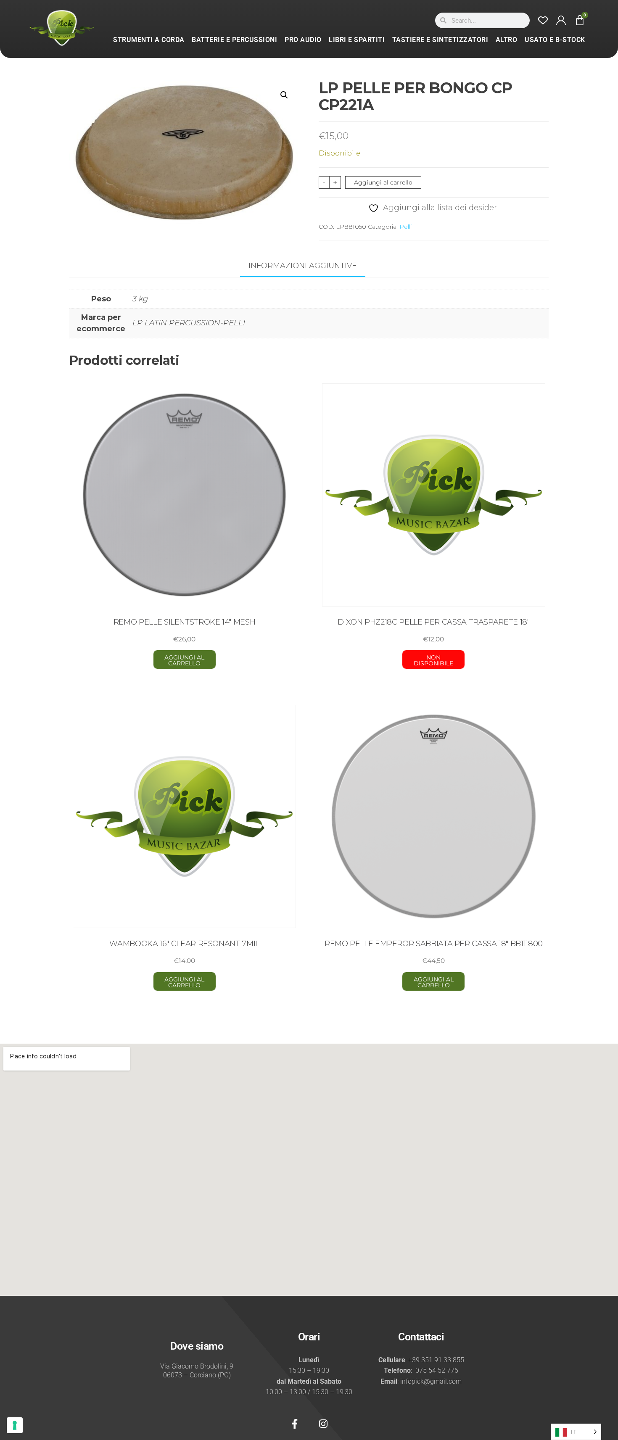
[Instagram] (323, 1424)
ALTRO (507, 40)
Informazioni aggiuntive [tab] (302, 265)
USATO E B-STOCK (555, 40)
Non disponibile (433, 660)
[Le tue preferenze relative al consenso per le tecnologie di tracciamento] (15, 1425)
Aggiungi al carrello (383, 182)
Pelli (405, 226)
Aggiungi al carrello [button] (184, 660)
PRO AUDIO (303, 40)
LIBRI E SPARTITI (357, 40)
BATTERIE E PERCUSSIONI (234, 40)
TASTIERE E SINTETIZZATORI (440, 40)
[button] (284, 95)
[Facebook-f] (294, 1424)
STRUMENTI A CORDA (149, 40)
